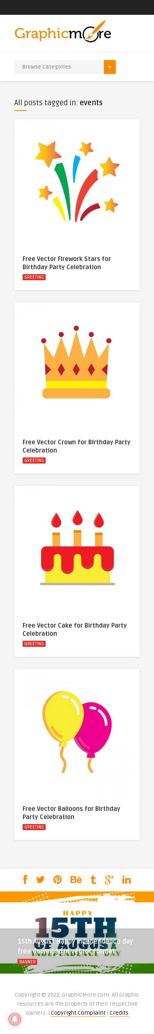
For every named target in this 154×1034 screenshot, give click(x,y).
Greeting (34, 277)
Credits (119, 1012)
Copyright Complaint (78, 1012)
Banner (27, 962)
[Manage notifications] (14, 1019)
